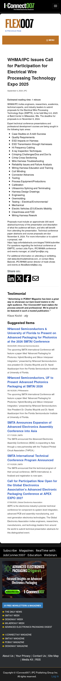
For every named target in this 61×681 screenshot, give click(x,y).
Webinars (50, 555)
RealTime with (45, 550)
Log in (55, 676)
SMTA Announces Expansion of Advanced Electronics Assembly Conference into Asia (30, 426)
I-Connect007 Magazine (18, 634)
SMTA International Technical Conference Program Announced (30, 457)
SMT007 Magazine (14, 638)
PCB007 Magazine (14, 642)
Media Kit (27, 659)
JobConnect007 (14, 555)
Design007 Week (14, 619)
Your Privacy (23, 656)
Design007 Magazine (16, 645)
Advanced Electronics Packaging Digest (28, 626)
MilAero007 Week (14, 623)
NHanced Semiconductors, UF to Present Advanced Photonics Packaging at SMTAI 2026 (30, 381)
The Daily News (13, 611)
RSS (38, 659)
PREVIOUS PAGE (14, 31)
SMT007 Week (12, 615)
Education (35, 555)
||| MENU (50, 40)
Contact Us (39, 656)
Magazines (26, 550)
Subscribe (10, 550)
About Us (8, 656)
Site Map (53, 656)
